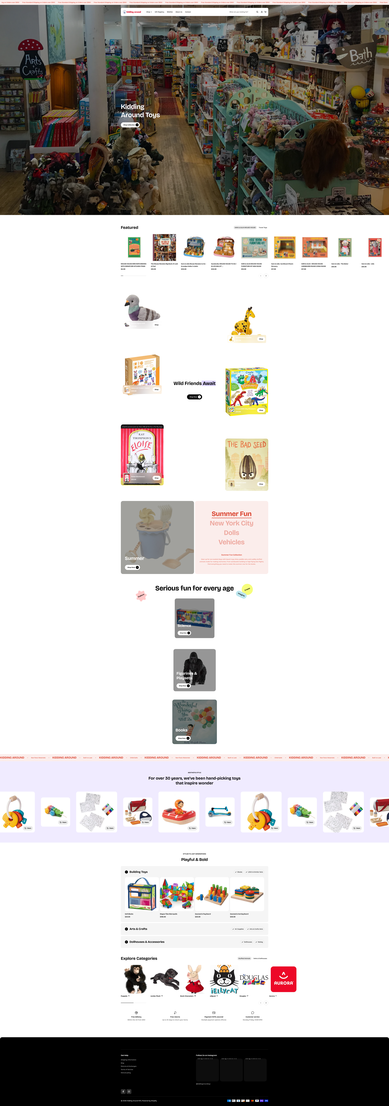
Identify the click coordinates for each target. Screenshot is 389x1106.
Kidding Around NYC (134, 1101)
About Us (179, 12)
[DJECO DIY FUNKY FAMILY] (127, 389)
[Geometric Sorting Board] (247, 894)
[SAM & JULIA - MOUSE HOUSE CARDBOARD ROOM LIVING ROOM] (314, 247)
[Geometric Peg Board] (212, 894)
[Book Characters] (194, 981)
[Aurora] (283, 981)
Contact (188, 12)
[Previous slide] (265, 211)
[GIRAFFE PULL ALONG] (231, 339)
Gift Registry (159, 12)
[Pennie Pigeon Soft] (127, 325)
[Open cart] (265, 12)
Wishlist (170, 12)
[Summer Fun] (232, 514)
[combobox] (244, 12)
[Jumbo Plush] (165, 981)
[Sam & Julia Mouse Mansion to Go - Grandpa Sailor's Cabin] (194, 247)
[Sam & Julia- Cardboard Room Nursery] (284, 247)
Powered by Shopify (149, 1101)
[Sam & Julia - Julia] (375, 247)
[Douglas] (254, 981)
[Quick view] (143, 238)
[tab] (245, 227)
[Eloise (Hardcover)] (127, 478)
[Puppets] (135, 981)
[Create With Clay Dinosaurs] (231, 410)
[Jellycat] (224, 981)
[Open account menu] (262, 12)
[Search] (257, 12)
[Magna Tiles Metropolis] (177, 894)
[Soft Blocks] (142, 894)
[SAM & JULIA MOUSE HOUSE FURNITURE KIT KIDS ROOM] (254, 247)
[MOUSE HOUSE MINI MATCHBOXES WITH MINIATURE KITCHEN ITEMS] (134, 247)
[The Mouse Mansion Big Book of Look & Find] (164, 247)
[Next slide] (267, 211)
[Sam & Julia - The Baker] (345, 247)
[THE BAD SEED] (231, 484)
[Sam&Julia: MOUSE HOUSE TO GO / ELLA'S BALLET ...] (224, 247)
